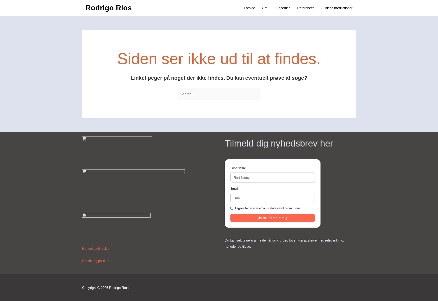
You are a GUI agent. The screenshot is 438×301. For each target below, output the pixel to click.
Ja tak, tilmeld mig (272, 218)
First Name (238, 168)
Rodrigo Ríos (109, 8)
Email (234, 188)
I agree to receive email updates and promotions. (268, 208)
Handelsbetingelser (96, 248)
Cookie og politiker (96, 261)
